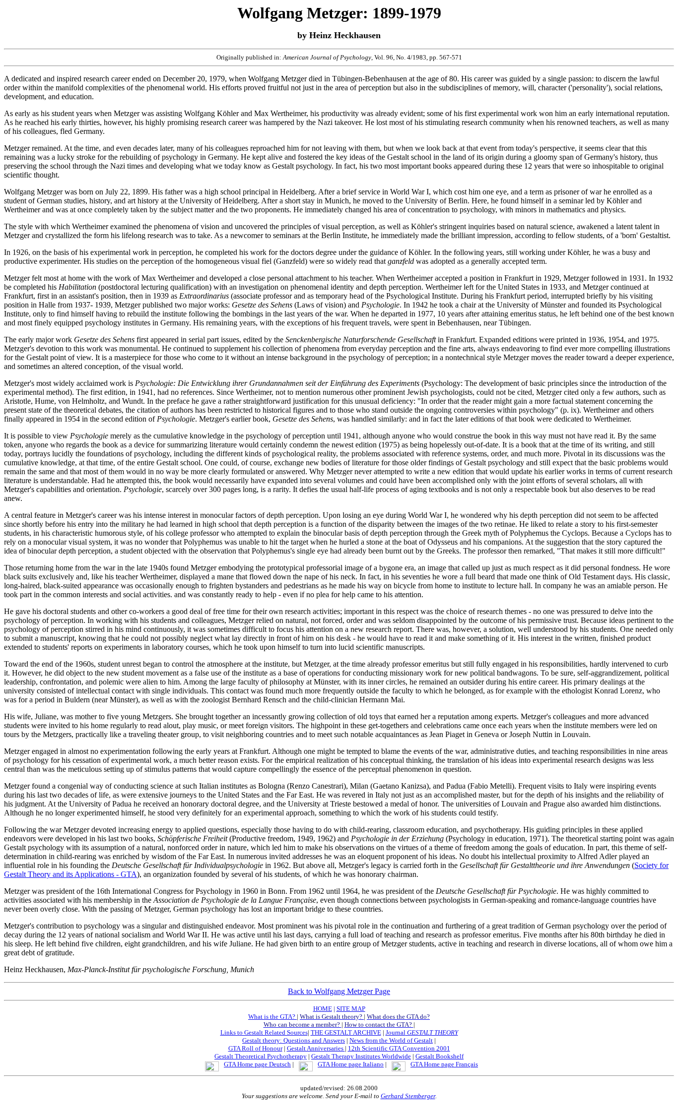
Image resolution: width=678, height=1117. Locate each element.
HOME (322, 1008)
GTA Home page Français (444, 1064)
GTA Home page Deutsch (257, 1064)
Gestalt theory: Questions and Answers (293, 1040)
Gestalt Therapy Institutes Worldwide (361, 1056)
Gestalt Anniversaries (316, 1048)
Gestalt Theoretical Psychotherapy (260, 1056)
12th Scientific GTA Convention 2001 (399, 1048)
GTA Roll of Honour (255, 1048)
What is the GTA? (272, 1016)
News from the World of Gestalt (391, 1040)
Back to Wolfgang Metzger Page (339, 991)
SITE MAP (351, 1008)
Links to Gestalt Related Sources (264, 1032)
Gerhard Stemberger (408, 1096)
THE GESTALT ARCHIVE (346, 1032)
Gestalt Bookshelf (439, 1056)
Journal (422, 1032)
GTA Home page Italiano (351, 1064)
